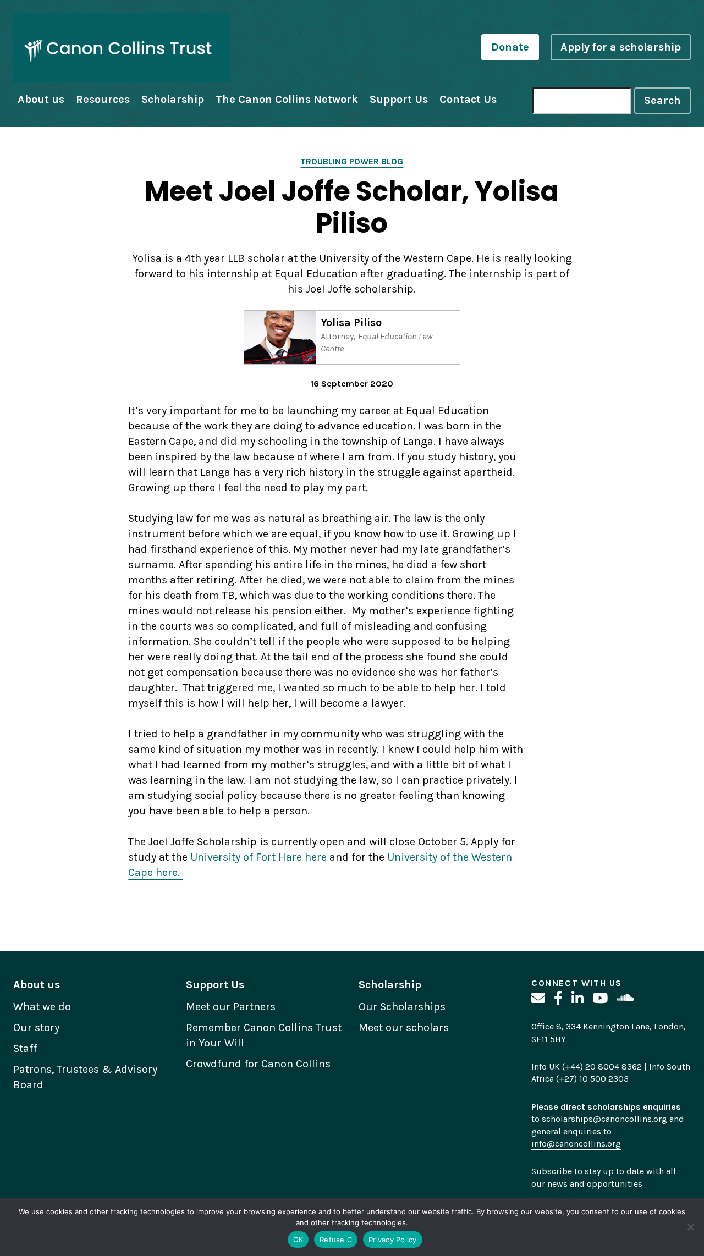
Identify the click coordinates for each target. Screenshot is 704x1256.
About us (41, 99)
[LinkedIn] (577, 998)
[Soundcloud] (625, 998)
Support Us (399, 99)
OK (298, 1239)
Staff (25, 1048)
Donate (510, 47)
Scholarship (172, 99)
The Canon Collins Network (287, 99)
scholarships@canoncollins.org (604, 1119)
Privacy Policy (393, 1239)
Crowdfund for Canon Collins (258, 1063)
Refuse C (336, 1239)
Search (662, 100)
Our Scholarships (402, 1006)
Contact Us (468, 99)
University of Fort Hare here (258, 857)
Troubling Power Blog (351, 161)
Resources (103, 99)
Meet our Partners (231, 1006)
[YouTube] (600, 998)
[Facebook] (558, 998)
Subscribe (551, 1171)
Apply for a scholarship (620, 47)
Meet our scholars (404, 1027)
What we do (42, 1006)
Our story (36, 1027)
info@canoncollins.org (576, 1143)
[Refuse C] (690, 1226)
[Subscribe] (538, 998)
